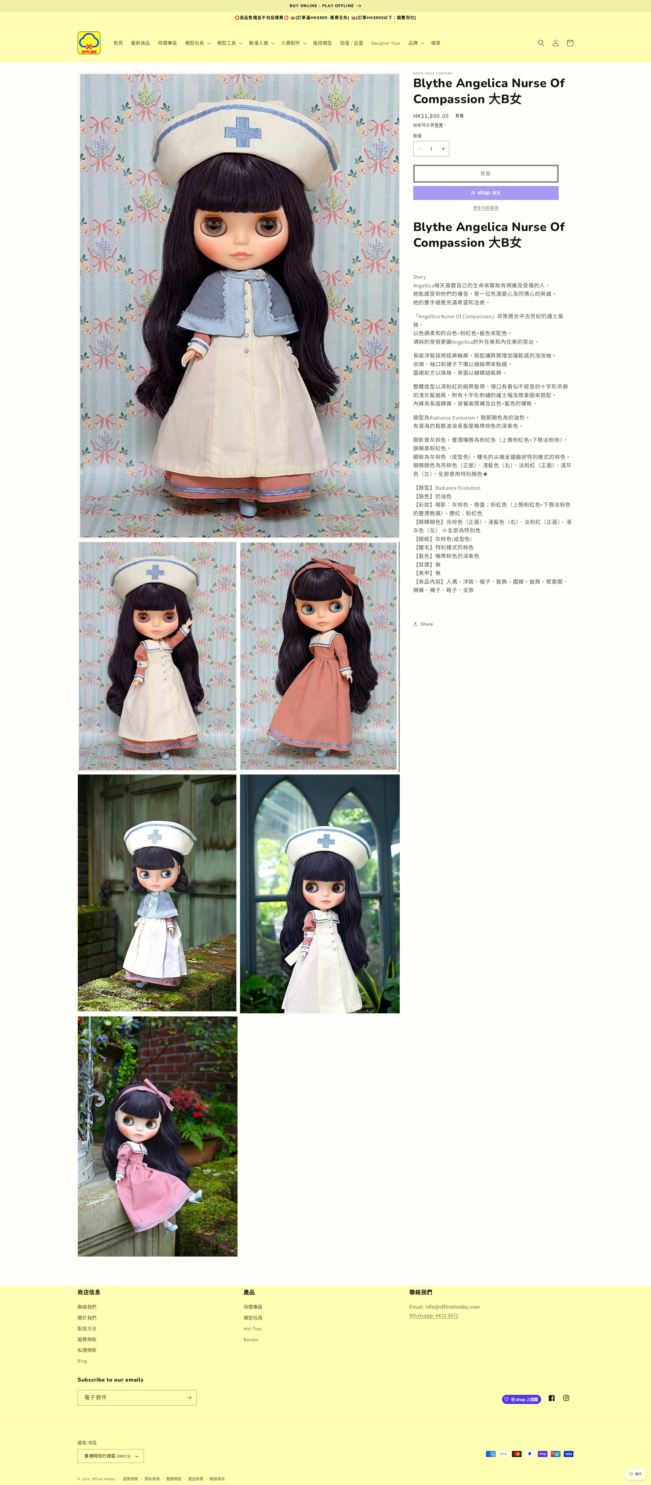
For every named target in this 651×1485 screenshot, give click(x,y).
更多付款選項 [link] (486, 207)
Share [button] (427, 624)
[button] (197, 43)
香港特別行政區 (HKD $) (107, 1456)
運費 (439, 125)
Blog (82, 1361)
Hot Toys (253, 1328)
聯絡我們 (87, 1307)
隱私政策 (152, 1478)
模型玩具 (253, 1318)
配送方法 (87, 1328)
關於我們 (87, 1318)
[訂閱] (189, 1397)
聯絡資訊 (217, 1478)
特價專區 (253, 1307)
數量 (417, 136)
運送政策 (195, 1478)
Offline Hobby (103, 1478)
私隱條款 (87, 1350)
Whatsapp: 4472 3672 (433, 1315)
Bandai (251, 1339)
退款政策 (130, 1478)
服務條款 (87, 1339)
